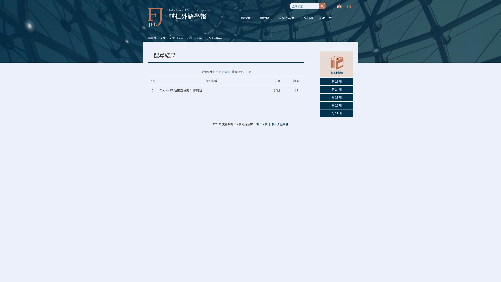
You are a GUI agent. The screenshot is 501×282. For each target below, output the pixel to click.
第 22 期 (337, 105)
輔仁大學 (261, 124)
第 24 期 (337, 89)
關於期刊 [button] (266, 17)
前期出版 (325, 17)
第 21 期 (337, 113)
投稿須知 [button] (306, 17)
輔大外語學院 (280, 124)
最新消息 (247, 17)
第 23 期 (337, 97)
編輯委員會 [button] (286, 17)
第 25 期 (337, 81)
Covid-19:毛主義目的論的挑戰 (181, 90)
